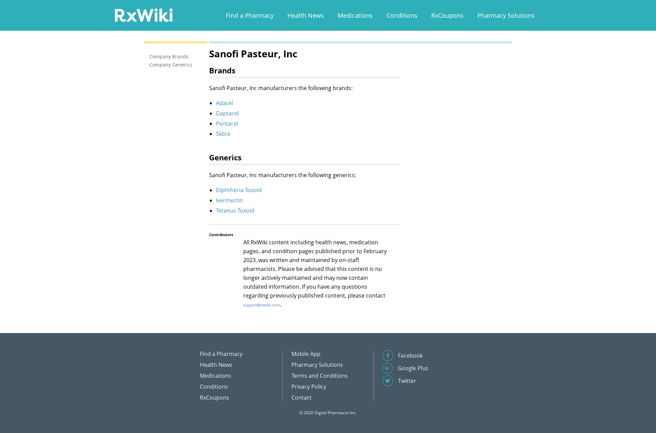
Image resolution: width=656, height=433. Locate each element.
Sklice (223, 134)
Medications (355, 15)
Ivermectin (229, 200)
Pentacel (227, 123)
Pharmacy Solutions (506, 15)
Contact (301, 397)
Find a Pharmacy (250, 15)
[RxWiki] (143, 15)
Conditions (402, 15)
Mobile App (305, 354)
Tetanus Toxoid (235, 210)
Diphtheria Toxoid (239, 190)
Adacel (224, 103)
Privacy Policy (308, 386)
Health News (305, 15)
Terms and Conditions (319, 375)
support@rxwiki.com (261, 304)
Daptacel (227, 113)
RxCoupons (447, 15)
